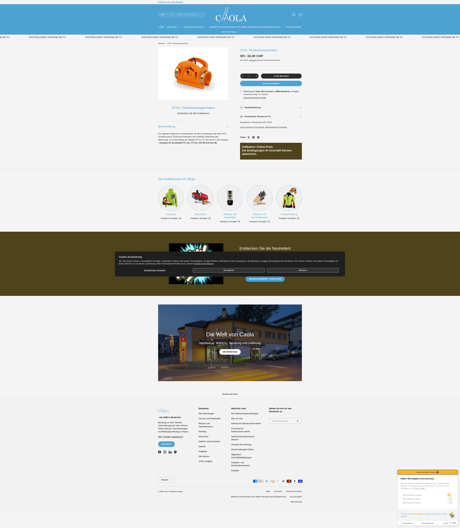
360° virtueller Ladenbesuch (170, 437)
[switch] (449, 495)
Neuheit (202, 446)
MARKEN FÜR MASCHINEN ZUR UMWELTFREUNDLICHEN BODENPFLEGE (244, 27)
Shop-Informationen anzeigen (254, 98)
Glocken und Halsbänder (230, 216)
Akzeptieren (228, 270)
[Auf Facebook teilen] (253, 137)
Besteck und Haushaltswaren (259, 216)
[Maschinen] (200, 198)
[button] (300, 14)
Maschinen (200, 214)
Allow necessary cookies (412, 495)
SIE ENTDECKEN (230, 352)
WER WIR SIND (228, 32)
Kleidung (170, 214)
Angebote (203, 451)
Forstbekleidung (289, 214)
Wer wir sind (236, 418)
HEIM (161, 27)
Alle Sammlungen (206, 413)
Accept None (407, 523)
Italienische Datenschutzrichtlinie (246, 423)
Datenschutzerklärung (203, 264)
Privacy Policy (419, 488)
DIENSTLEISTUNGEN (194, 27)
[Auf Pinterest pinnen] (258, 137)
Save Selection (428, 523)
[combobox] (182, 14)
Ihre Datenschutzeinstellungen (244, 413)
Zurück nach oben (230, 394)
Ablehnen (303, 270)
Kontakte (235, 470)
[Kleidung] (171, 198)
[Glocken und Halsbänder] (230, 198)
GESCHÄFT (172, 27)
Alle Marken (204, 456)
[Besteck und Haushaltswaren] (259, 198)
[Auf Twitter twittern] (248, 137)
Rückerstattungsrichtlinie (242, 449)
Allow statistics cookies (411, 499)
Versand (252, 60)
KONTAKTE (166, 444)
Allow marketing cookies (412, 503)
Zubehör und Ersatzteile (209, 441)
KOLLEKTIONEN (293, 27)
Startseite (161, 43)
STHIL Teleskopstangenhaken (177, 43)
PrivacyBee (418, 514)
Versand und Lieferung (241, 444)
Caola (166, 491)
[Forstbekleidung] (289, 198)
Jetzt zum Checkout (271, 83)
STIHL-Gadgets (206, 461)
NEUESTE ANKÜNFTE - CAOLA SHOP (265, 279)
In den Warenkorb (281, 76)
